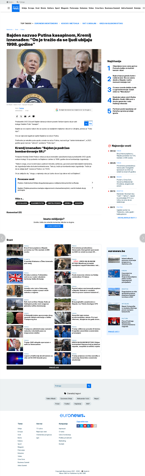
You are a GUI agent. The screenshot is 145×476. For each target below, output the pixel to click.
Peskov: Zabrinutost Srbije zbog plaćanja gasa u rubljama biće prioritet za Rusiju (48, 183)
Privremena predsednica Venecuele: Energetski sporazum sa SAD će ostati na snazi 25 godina (85, 250)
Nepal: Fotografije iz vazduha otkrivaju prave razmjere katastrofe (129, 309)
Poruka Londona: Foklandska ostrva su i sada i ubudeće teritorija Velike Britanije (35, 277)
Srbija (24, 8)
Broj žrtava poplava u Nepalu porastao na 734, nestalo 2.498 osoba (36, 250)
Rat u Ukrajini (89, 23)
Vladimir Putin (37, 203)
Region (119, 177)
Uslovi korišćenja (65, 435)
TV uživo (39, 428)
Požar (57, 404)
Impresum (62, 428)
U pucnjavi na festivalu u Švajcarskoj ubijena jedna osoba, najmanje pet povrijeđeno (129, 277)
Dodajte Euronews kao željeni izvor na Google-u (75, 110)
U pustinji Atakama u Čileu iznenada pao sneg (38, 262)
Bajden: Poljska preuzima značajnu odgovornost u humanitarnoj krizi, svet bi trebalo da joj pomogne (52, 189)
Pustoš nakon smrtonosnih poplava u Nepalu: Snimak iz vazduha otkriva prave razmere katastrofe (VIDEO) (86, 290)
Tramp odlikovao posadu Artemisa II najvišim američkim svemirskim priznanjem (86, 331)
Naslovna (9, 29)
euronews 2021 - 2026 (72, 471)
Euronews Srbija (66, 398)
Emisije (137, 8)
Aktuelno (125, 304)
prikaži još (54, 367)
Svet (37, 8)
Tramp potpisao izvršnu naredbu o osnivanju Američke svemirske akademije (86, 358)
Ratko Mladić (51, 398)
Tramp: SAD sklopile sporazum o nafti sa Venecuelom (37, 343)
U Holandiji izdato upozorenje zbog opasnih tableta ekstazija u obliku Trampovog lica (38, 317)
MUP (88, 404)
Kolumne (83, 8)
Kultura (50, 8)
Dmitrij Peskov (54, 203)
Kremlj (68, 203)
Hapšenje (78, 404)
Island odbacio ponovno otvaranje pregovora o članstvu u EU (129, 261)
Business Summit (112, 8)
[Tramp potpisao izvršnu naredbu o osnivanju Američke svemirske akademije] (63, 358)
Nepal (96, 398)
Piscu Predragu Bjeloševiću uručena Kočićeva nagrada (128, 323)
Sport (57, 8)
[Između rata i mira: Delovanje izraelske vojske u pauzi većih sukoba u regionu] (15, 291)
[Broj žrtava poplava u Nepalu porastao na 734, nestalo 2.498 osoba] (15, 250)
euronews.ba (116, 251)
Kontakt (61, 444)
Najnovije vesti (41, 432)
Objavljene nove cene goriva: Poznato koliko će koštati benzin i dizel (125, 68)
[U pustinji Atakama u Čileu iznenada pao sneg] (15, 264)
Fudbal (67, 404)
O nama (61, 432)
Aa (86, 123)
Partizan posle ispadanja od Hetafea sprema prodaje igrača (124, 111)
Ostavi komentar (54, 226)
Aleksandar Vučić (83, 398)
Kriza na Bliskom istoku (111, 23)
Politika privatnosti (65, 438)
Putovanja (74, 8)
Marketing (62, 441)
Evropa (31, 8)
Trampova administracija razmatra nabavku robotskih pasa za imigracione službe (38, 331)
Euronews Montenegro (46, 23)
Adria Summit (127, 8)
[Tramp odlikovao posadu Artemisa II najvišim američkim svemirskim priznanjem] (63, 331)
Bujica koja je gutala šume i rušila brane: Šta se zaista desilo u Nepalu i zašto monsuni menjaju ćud (124, 79)
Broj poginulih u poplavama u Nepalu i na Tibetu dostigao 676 (85, 303)
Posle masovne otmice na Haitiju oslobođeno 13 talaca (85, 276)
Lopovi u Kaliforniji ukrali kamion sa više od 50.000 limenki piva (38, 357)
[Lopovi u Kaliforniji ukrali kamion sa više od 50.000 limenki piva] (15, 358)
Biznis (43, 8)
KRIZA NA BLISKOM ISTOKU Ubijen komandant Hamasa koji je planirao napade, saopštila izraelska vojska (86, 344)
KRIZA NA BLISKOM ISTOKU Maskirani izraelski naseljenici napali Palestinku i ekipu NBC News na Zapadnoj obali (86, 263)
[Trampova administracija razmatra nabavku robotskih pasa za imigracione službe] (15, 331)
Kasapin (78, 203)
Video (91, 8)
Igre (37, 438)
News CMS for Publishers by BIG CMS (72, 473)
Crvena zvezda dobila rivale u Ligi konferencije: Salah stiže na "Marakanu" (124, 89)
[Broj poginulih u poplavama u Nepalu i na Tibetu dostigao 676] (63, 304)
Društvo (120, 191)
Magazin (64, 8)
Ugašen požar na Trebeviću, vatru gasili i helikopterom (125, 212)
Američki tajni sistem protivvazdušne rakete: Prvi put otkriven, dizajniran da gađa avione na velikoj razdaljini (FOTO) (86, 317)
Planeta (27, 259)
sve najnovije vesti (126, 218)
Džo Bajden (22, 203)
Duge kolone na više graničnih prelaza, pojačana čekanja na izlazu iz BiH (129, 294)
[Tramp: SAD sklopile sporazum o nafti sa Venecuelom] (15, 345)
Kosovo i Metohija (70, 23)
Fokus (22, 29)
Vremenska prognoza (44, 435)
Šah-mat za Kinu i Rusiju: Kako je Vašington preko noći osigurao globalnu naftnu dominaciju (37, 304)
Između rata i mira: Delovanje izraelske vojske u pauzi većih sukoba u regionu (36, 290)
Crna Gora (99, 8)
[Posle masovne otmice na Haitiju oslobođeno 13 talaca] (63, 277)
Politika (120, 207)
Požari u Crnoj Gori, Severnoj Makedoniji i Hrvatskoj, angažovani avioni (125, 183)
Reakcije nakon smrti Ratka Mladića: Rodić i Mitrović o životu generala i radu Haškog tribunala (124, 100)
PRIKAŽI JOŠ (113, 332)
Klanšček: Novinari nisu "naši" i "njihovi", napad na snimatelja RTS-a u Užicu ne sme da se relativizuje (126, 198)
